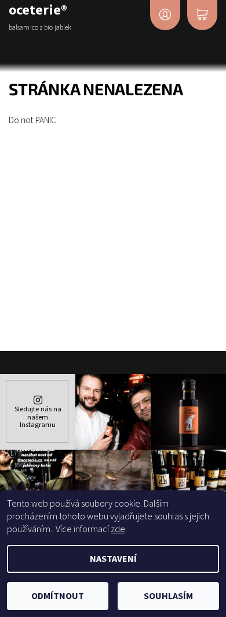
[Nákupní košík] (202, 15)
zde (118, 529)
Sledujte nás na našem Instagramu (37, 417)
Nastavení (113, 559)
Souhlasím (168, 596)
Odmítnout (57, 596)
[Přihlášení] (165, 15)
